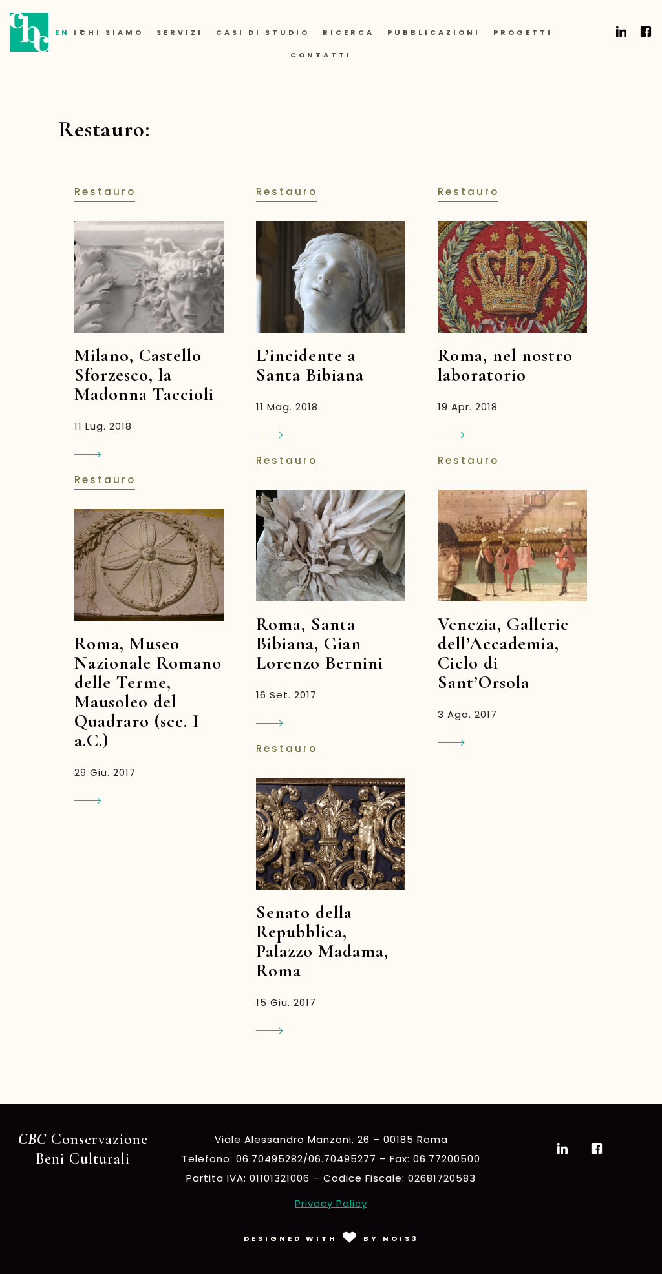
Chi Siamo (112, 32)
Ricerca (348, 32)
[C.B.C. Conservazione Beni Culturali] (29, 32)
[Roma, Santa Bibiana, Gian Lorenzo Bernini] (330, 545)
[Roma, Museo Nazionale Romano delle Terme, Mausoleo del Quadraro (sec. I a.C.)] (149, 565)
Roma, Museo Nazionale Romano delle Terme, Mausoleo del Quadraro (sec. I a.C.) (148, 691)
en (62, 32)
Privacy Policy (331, 1203)
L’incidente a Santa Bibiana (310, 365)
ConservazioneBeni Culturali (83, 1149)
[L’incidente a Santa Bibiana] (330, 277)
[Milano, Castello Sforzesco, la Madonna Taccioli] (149, 277)
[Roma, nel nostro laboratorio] (512, 277)
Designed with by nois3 (331, 1238)
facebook (644, 31)
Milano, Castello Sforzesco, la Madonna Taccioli (144, 374)
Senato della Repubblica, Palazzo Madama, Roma (322, 941)
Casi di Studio (263, 32)
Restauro (105, 191)
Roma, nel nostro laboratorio (505, 365)
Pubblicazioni (433, 32)
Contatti (321, 55)
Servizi (179, 32)
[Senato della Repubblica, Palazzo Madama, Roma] (330, 834)
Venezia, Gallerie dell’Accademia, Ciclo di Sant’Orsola (503, 653)
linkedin (619, 31)
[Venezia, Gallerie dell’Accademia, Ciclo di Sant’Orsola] (512, 545)
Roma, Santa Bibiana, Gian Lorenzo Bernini (319, 643)
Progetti (523, 32)
